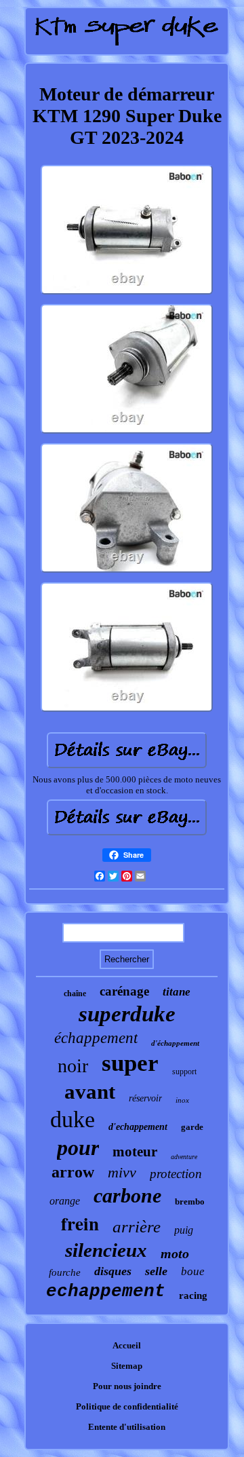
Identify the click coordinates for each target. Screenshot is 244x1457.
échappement (96, 1037)
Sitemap (126, 1366)
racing (193, 1295)
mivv (122, 1172)
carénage (124, 991)
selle (156, 1271)
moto (175, 1253)
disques (112, 1271)
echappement (105, 1291)
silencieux (106, 1250)
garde (192, 1127)
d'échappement (175, 1043)
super (130, 1063)
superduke (127, 1014)
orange (64, 1201)
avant (89, 1091)
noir (73, 1065)
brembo (190, 1201)
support (184, 1071)
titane (176, 991)
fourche (65, 1272)
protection (176, 1174)
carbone (127, 1195)
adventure (184, 1156)
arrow (73, 1172)
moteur (135, 1151)
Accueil (127, 1345)
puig (183, 1230)
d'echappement (137, 1127)
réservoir (145, 1098)
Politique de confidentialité (127, 1406)
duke (72, 1119)
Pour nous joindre (127, 1386)
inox (182, 1100)
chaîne (75, 993)
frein (80, 1223)
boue (193, 1271)
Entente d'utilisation (126, 1427)
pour (78, 1147)
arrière (137, 1226)
